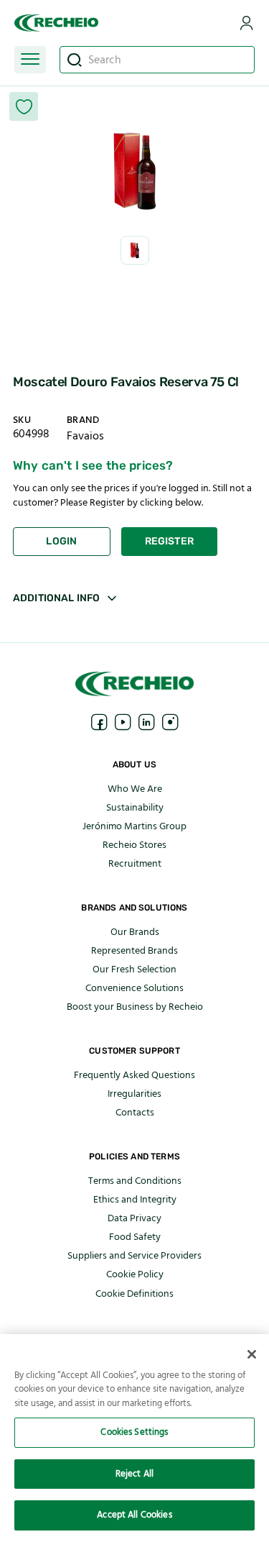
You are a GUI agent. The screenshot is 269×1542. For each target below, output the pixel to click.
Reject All (134, 1473)
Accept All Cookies (134, 1514)
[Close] (252, 1354)
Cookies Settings (134, 1431)
